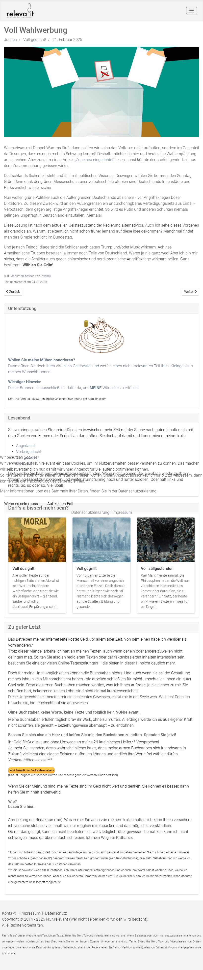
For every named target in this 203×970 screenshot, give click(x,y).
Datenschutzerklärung (90, 512)
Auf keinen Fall (60, 503)
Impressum (122, 512)
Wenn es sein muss (21, 503)
